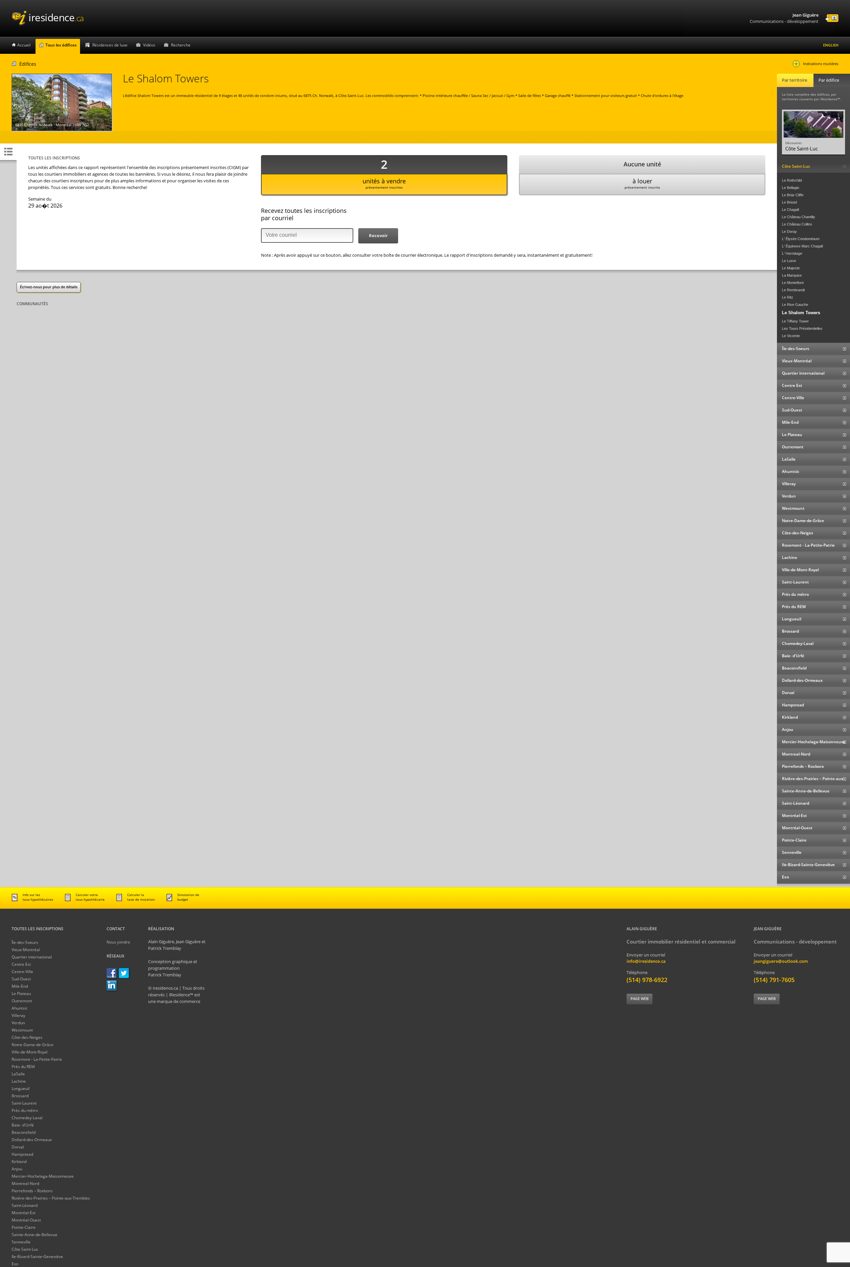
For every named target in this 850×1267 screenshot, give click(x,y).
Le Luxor (789, 261)
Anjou (17, 1169)
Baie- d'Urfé (23, 1125)
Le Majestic (791, 268)
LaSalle (18, 1074)
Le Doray (789, 231)
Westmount (22, 1030)
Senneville (21, 1242)
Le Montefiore (793, 283)
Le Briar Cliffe (793, 195)
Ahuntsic (20, 1008)
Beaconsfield (24, 1132)
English (830, 45)
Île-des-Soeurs (25, 942)
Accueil (24, 45)
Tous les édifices (61, 45)
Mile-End (20, 986)
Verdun (18, 1023)
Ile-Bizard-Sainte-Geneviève (37, 1256)
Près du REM (23, 1066)
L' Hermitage (792, 253)
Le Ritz (787, 297)
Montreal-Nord (25, 1183)
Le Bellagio (790, 188)
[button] (378, 235)
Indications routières (820, 63)
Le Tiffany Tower (795, 321)
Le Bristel (789, 202)
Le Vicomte (791, 336)
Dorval (18, 1147)
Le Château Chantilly (798, 217)
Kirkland (19, 1161)
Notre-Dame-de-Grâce (32, 1044)
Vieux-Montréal (26, 949)
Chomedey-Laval (27, 1118)
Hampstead (22, 1154)
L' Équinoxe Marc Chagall (802, 246)
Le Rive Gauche (795, 305)
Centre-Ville (22, 971)
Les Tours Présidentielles (802, 328)
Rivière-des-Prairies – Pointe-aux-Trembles (51, 1198)
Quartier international (32, 957)
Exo (15, 1264)
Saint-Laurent (24, 1103)
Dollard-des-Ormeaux (32, 1139)
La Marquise (792, 275)
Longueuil (21, 1088)
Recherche (181, 45)
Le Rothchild (792, 180)
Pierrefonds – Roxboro (32, 1191)
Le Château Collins (797, 224)
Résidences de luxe (110, 45)
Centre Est (21, 964)
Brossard (20, 1096)
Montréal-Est (24, 1213)
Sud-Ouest (21, 979)
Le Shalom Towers (801, 312)
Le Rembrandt (793, 290)
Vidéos (149, 45)
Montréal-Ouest (26, 1220)
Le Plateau (21, 993)
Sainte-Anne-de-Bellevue (34, 1234)
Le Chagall (790, 210)
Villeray (18, 1015)
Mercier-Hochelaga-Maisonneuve (43, 1176)
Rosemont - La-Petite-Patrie (37, 1059)
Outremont (22, 1001)
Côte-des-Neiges (27, 1037)
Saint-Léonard (25, 1205)
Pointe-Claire (24, 1227)
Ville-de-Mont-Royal (29, 1052)
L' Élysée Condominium (800, 239)
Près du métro (25, 1110)
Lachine (19, 1081)
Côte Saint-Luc (25, 1249)
